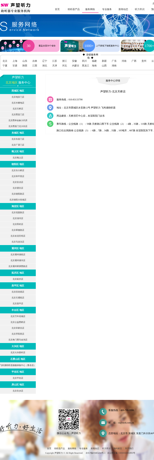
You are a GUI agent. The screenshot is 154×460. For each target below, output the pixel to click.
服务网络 (90, 9)
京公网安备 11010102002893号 (121, 453)
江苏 (54, 61)
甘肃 (14, 65)
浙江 (64, 61)
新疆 (104, 61)
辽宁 (44, 61)
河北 (64, 65)
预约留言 (118, 448)
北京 (5, 61)
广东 (114, 61)
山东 (24, 61)
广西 (134, 61)
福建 (94, 61)
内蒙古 (75, 65)
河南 (124, 61)
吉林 (34, 61)
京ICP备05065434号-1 (95, 453)
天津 (54, 65)
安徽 (74, 61)
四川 (84, 61)
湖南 (114, 65)
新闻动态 (123, 9)
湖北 (44, 65)
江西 (34, 65)
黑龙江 (85, 65)
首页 (57, 9)
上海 (14, 61)
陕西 (24, 65)
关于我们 (129, 448)
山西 (104, 65)
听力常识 (140, 9)
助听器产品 (74, 9)
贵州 (144, 61)
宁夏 (5, 65)
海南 (94, 65)
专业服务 (107, 9)
